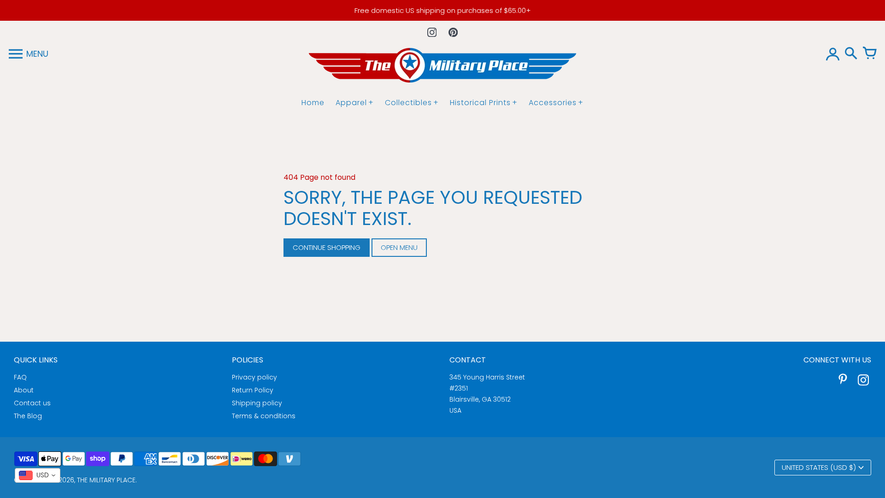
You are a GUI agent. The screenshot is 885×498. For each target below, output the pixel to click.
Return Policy (252, 390)
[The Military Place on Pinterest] (843, 381)
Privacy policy (254, 377)
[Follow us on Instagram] (432, 32)
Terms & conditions (263, 416)
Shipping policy (257, 403)
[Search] (851, 54)
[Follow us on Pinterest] (453, 32)
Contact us (32, 403)
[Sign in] (832, 54)
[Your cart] (869, 54)
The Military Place (106, 480)
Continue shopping (326, 247)
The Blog (28, 416)
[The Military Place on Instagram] (863, 381)
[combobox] (37, 475)
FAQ (20, 377)
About (24, 390)
